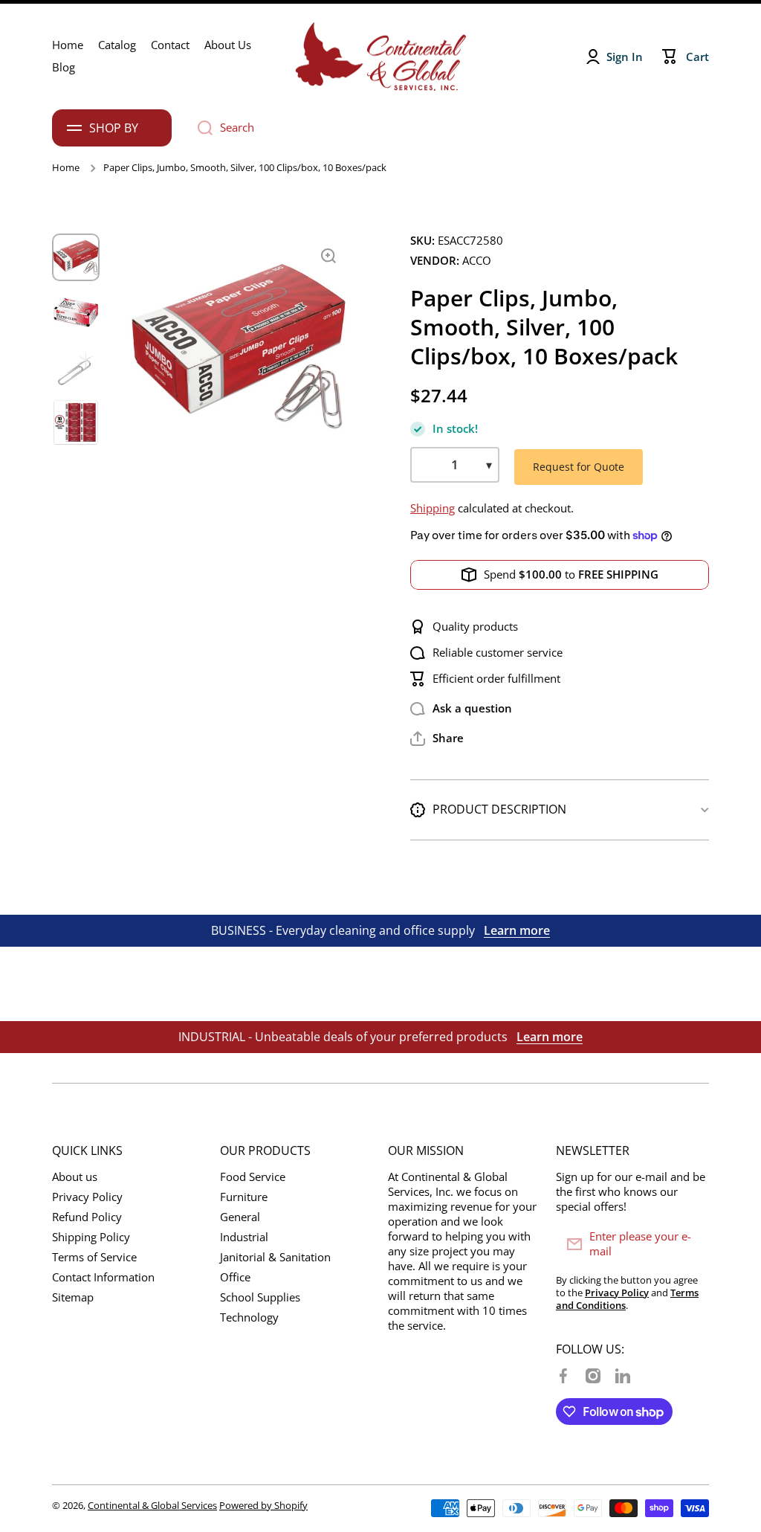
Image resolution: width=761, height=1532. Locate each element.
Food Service (252, 1177)
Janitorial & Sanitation (275, 1257)
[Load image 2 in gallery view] (76, 312)
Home (66, 167)
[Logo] (380, 56)
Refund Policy (87, 1217)
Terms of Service (94, 1257)
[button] (437, 738)
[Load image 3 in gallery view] (76, 367)
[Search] (200, 128)
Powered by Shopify (263, 1505)
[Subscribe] (690, 1244)
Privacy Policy (87, 1197)
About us (74, 1177)
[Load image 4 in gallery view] (76, 422)
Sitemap (73, 1297)
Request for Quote (578, 467)
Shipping (432, 508)
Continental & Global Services (152, 1505)
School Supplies (260, 1297)
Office (235, 1277)
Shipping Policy (91, 1237)
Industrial (244, 1237)
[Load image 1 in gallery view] (76, 257)
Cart (697, 56)
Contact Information (103, 1277)
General (240, 1217)
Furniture (244, 1197)
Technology (249, 1317)
